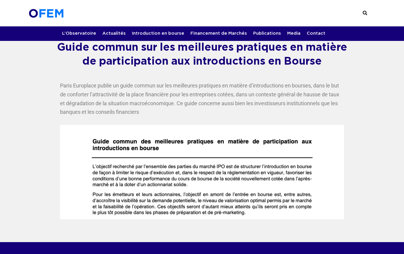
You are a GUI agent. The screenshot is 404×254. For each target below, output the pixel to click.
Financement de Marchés (218, 33)
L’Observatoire (79, 33)
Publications (267, 33)
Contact (316, 33)
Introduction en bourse (158, 33)
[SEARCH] (365, 13)
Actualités (114, 33)
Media (293, 33)
